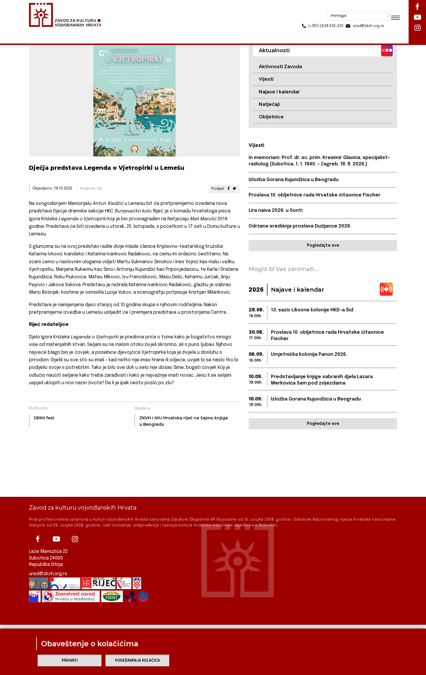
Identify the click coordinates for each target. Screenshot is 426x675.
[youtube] (56, 539)
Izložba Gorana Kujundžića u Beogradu (293, 179)
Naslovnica (39, 31)
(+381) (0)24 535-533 (304, 17)
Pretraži (367, 7)
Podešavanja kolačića (137, 661)
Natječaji (269, 104)
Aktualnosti (67, 31)
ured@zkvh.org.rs (48, 573)
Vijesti (266, 79)
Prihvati (70, 661)
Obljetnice (271, 117)
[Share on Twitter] (234, 189)
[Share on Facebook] (228, 189)
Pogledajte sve (323, 245)
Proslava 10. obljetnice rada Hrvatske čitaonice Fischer (315, 195)
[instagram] (74, 539)
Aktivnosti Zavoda (280, 66)
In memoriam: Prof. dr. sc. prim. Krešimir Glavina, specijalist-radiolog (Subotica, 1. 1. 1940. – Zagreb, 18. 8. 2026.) (319, 161)
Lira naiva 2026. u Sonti (276, 210)
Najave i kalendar (279, 92)
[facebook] (37, 539)
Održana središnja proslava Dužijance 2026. (300, 226)
